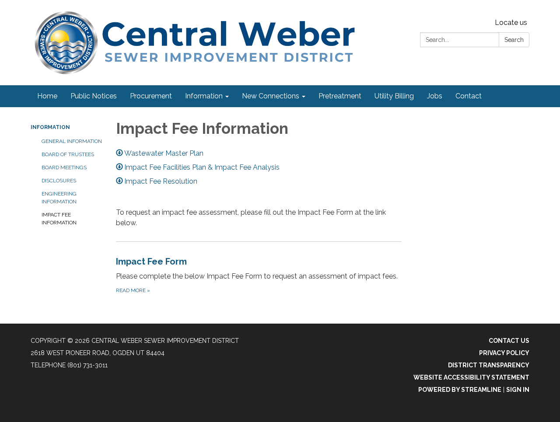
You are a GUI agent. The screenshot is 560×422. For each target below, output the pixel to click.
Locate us (511, 22)
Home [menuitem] (47, 96)
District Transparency (488, 365)
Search (514, 39)
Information (50, 127)
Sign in (517, 389)
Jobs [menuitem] (434, 96)
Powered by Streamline (459, 389)
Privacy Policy (504, 352)
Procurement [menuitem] (151, 96)
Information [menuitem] (204, 96)
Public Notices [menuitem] (93, 96)
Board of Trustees (68, 154)
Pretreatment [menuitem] (339, 96)
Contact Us (509, 340)
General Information (72, 141)
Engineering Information (59, 198)
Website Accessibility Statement (471, 377)
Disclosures (59, 181)
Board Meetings (64, 167)
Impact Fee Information (59, 219)
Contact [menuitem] (468, 96)
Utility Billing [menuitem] (394, 96)
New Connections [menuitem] (270, 96)
